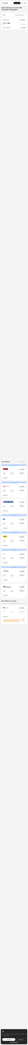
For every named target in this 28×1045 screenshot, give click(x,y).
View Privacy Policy (14, 1042)
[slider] (9, 23)
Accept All (9, 1039)
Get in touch (22, 473)
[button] (22, 3)
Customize (20, 1039)
